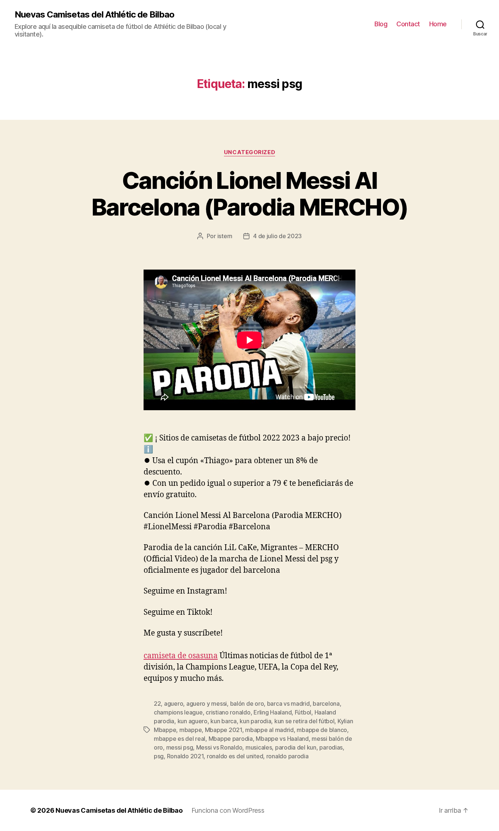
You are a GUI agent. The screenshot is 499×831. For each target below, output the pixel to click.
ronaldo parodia (287, 756)
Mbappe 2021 (223, 729)
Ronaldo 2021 (185, 756)
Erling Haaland (273, 712)
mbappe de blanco (322, 729)
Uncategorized (249, 152)
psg (159, 756)
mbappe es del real (179, 738)
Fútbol (303, 712)
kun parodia (255, 721)
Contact (408, 24)
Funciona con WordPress (227, 810)
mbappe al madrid (269, 729)
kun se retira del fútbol (304, 721)
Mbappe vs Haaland (282, 738)
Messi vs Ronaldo (219, 747)
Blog (380, 24)
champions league (178, 712)
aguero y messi (206, 703)
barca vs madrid (288, 703)
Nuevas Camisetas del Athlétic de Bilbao (94, 14)
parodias (331, 747)
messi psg (179, 747)
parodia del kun (295, 747)
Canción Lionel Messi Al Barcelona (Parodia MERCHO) (249, 193)
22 (157, 703)
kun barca (223, 721)
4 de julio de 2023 (277, 236)
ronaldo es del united (235, 756)
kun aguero (192, 721)
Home (438, 24)
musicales (258, 747)
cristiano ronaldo (228, 712)
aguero (173, 703)
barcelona (326, 703)
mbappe (190, 729)
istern (224, 236)
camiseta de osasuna (181, 656)
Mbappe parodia (231, 738)
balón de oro (247, 703)
